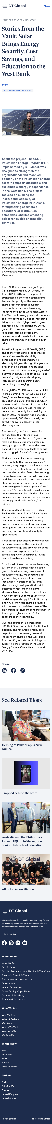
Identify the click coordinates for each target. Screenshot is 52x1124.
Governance (8, 983)
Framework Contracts (13, 999)
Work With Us (9, 1031)
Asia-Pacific (8, 1086)
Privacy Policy (9, 1118)
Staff (5, 84)
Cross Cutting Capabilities (16, 991)
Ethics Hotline (10, 934)
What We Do (8, 963)
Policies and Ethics (40, 1118)
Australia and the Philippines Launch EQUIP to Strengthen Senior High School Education (22, 841)
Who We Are (8, 1015)
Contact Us (8, 1035)
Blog (4, 1050)
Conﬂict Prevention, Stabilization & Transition (26, 971)
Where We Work (10, 1027)
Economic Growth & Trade (15, 975)
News (4, 1058)
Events (5, 1062)
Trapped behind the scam (19, 793)
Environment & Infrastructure (18, 90)
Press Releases (9, 1066)
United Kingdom (10, 1094)
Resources (7, 1054)
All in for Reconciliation (18, 889)
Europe (5, 1090)
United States (9, 1098)
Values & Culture (10, 1019)
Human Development (12, 987)
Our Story (7, 1023)
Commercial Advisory (13, 995)
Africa (5, 1082)
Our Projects (8, 967)
